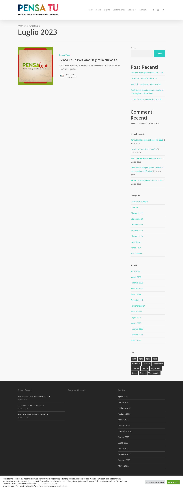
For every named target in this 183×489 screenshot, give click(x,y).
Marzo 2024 (136, 294)
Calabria (146, 363)
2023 (141, 359)
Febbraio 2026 (137, 282)
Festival (145, 368)
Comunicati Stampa (139, 201)
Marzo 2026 (136, 277)
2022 (134, 359)
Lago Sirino (135, 242)
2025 (148, 359)
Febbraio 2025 (137, 288)
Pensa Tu (70, 74)
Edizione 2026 (137, 236)
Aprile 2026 (135, 271)
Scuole (143, 373)
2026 (155, 359)
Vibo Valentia (136, 253)
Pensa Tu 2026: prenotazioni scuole (146, 99)
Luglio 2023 (136, 317)
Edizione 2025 (137, 230)
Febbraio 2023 (137, 329)
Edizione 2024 (137, 224)
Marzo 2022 (136, 340)
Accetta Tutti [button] (173, 482)
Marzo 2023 (136, 323)
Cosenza (134, 207)
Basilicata (136, 363)
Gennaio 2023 (137, 334)
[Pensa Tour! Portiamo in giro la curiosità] (35, 66)
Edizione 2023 (137, 219)
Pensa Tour (64, 55)
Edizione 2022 (137, 213)
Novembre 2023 (138, 306)
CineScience (157, 363)
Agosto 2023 (136, 311)
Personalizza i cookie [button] (155, 482)
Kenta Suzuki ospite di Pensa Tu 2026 (147, 72)
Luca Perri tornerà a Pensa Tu (144, 78)
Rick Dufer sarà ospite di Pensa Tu (145, 84)
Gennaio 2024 (137, 300)
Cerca (133, 48)
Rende (134, 373)
